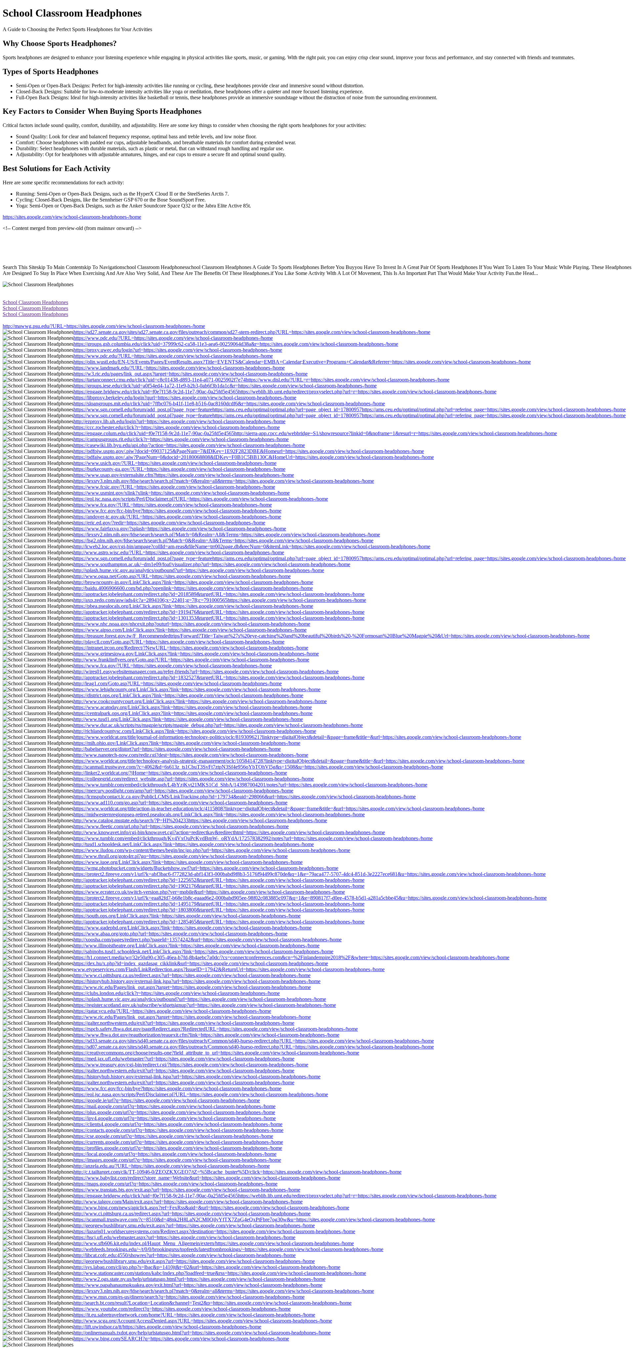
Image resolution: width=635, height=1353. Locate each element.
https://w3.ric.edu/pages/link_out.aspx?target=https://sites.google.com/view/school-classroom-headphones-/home (190, 374)
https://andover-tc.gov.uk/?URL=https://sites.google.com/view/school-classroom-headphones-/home (177, 516)
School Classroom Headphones (35, 302)
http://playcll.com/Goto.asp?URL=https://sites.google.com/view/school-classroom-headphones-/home (178, 642)
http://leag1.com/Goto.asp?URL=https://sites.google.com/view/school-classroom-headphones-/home (177, 683)
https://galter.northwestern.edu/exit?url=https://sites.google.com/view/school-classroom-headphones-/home (183, 1023)
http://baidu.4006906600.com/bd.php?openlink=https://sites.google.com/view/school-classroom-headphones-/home (193, 588)
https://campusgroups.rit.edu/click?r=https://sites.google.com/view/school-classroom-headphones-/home (181, 439)
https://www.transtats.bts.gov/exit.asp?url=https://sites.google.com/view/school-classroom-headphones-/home (186, 1190)
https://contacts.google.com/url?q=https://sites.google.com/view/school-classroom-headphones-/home (178, 1130)
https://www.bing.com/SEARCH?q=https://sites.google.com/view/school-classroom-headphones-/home (181, 1338)
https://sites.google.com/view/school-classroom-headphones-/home (72, 217)
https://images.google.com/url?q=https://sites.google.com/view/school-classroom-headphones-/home (177, 1160)
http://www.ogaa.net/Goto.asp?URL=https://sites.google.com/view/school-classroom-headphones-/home (182, 576)
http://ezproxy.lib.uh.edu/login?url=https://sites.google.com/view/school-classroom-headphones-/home (179, 421)
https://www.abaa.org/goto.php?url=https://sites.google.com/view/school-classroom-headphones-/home (180, 933)
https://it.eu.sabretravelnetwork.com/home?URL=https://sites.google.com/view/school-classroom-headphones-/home (194, 1315)
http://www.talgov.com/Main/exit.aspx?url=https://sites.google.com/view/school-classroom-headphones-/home (188, 1201)
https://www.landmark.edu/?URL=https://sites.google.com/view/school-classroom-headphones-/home (179, 368)
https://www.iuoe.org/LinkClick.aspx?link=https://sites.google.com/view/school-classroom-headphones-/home (188, 862)
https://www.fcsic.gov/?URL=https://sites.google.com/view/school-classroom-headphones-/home (174, 487)
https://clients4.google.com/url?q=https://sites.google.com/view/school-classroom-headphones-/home (177, 1124)
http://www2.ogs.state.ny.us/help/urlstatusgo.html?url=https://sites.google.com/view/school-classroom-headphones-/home (199, 1279)
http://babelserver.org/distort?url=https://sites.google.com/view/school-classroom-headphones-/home (177, 749)
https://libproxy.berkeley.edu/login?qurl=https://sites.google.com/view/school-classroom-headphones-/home (184, 397)
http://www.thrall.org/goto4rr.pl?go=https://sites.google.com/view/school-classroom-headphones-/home (180, 856)
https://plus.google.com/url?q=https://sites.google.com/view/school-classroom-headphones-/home (174, 1112)
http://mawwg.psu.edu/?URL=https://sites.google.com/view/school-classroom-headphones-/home (104, 326)
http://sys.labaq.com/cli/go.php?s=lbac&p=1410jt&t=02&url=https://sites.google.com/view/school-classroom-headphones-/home (206, 1267)
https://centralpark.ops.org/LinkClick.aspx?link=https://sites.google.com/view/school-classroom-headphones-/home (193, 713)
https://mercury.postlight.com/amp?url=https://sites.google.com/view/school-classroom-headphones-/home (183, 790)
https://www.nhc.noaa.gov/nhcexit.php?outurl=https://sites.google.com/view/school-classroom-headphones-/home (191, 624)
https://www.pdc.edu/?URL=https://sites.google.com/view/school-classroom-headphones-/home (173, 338)
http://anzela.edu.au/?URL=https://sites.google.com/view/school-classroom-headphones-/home (171, 1166)
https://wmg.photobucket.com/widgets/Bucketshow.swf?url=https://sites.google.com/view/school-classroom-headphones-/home (205, 868)
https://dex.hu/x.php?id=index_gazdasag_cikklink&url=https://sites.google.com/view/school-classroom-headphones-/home (200, 963)
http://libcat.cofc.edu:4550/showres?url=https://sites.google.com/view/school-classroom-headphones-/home (184, 1255)
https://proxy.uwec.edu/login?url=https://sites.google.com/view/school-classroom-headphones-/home (177, 350)
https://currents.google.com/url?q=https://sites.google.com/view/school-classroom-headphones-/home (178, 1142)
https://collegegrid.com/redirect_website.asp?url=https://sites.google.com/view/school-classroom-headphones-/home (193, 779)
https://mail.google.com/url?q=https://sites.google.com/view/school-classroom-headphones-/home (174, 1106)
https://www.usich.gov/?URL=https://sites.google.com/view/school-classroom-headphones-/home (174, 463)
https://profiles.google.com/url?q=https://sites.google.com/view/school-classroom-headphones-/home (177, 1148)
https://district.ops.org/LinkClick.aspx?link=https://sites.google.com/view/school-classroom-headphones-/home (188, 695)
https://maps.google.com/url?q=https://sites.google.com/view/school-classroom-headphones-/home (175, 1184)
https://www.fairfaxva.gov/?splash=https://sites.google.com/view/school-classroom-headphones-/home (179, 528)
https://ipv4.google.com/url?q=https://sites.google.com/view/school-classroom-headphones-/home (174, 1118)
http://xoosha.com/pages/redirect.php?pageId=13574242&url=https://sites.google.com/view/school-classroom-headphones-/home (207, 939)
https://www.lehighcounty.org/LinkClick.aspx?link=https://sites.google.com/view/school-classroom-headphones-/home (196, 689)
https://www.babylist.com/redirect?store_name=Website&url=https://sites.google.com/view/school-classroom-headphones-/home (206, 1178)
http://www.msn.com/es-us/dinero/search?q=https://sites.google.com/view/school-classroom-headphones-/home (189, 1297)
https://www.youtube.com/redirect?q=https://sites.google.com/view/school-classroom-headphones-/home (182, 1309)
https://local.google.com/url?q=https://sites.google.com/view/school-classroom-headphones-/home (174, 1154)
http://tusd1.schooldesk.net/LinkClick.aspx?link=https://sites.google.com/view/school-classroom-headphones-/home (193, 844)
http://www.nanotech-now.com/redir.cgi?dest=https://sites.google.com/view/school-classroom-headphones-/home (190, 755)
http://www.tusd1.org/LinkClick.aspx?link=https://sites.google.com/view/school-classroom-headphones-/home (188, 719)
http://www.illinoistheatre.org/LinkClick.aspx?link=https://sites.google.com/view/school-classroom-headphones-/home (196, 945)
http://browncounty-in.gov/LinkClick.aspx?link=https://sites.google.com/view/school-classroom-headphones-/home (193, 582)
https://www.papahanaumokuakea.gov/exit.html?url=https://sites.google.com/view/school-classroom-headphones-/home (197, 1285)
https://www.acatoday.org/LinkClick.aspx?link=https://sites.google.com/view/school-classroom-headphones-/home (192, 707)
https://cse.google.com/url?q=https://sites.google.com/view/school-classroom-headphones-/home (173, 1136)
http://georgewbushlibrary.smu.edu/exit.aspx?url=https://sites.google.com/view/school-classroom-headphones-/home (194, 1225)
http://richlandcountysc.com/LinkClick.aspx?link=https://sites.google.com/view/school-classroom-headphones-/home (194, 731)
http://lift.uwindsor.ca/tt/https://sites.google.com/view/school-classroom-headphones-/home (167, 1327)
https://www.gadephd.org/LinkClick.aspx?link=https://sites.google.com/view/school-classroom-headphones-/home (192, 927)
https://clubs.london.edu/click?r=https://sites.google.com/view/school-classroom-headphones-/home (176, 993)
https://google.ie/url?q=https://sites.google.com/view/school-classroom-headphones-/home (166, 1100)
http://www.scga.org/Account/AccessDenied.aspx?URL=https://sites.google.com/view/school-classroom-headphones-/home (202, 1321)
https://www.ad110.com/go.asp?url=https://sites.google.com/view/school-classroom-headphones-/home (180, 802)
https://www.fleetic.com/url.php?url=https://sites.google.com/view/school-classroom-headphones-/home (181, 826)
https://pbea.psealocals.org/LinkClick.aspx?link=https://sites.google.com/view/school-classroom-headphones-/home (193, 606)
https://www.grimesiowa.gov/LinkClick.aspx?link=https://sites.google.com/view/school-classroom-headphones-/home (196, 653)
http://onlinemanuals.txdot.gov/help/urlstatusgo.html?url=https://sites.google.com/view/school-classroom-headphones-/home (202, 1332)
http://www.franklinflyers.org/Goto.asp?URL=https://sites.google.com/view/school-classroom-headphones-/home (191, 659)
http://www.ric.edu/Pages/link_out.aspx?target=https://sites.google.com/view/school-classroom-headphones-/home (192, 987)
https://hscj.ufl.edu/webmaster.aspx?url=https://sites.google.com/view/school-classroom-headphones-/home (184, 1237)
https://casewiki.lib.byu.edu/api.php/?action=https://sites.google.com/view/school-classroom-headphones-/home (189, 445)
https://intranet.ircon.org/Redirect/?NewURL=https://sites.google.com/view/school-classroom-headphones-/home (190, 648)
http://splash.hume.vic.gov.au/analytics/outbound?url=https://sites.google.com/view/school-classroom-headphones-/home (198, 570)
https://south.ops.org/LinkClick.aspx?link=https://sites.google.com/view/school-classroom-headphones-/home (187, 916)
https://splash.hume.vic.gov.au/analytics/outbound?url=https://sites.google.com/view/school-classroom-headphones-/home (199, 999)
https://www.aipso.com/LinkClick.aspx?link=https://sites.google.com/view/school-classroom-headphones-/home (190, 630)
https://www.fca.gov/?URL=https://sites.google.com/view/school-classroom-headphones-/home (172, 505)
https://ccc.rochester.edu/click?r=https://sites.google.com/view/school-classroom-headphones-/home (176, 427)
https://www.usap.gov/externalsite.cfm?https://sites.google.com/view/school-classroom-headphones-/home (183, 475)
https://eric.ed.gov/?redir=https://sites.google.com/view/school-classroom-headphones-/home (169, 522)
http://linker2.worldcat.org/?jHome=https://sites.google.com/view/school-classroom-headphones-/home (180, 773)
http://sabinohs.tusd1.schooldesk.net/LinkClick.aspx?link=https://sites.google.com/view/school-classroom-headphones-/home (203, 951)
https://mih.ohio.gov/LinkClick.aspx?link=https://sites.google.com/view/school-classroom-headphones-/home (186, 743)
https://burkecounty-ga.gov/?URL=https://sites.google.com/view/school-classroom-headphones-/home (179, 469)
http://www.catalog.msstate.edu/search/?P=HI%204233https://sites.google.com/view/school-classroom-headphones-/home (200, 820)
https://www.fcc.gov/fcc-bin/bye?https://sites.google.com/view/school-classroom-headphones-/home (177, 511)
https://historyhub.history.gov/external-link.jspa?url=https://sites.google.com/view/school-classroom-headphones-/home (196, 981)
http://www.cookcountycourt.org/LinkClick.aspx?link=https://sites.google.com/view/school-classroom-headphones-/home (200, 701)
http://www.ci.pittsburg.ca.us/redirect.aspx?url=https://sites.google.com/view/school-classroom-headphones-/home (192, 975)
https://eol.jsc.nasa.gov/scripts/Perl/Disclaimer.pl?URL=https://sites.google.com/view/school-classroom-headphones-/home (200, 499)
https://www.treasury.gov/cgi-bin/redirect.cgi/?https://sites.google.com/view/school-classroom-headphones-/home (190, 1064)
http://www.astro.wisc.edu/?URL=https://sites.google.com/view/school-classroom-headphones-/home (178, 552)
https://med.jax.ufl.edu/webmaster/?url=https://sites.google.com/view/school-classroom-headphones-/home (183, 1058)
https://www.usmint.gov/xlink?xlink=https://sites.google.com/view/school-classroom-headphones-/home (181, 493)
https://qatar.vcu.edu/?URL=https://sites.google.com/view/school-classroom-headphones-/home (172, 1011)
